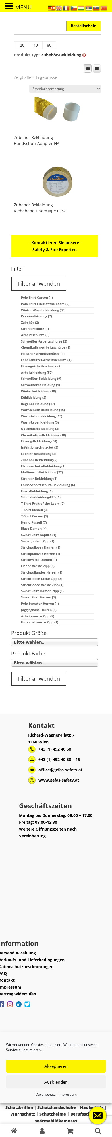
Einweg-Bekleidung (39, 441)
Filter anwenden (39, 283)
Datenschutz (46, 1094)
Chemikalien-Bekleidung (43, 435)
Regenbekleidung (38, 404)
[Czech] (74, 7)
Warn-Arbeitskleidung (41, 416)
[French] (66, 7)
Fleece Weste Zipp (38, 566)
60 (49, 45)
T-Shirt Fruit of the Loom (43, 503)
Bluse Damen (34, 528)
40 (35, 45)
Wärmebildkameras (56, 1121)
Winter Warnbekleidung (43, 310)
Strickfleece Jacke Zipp (41, 578)
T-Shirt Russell (34, 510)
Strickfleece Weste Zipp (42, 585)
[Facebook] (10, 1007)
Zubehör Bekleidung (33, 137)
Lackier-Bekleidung (38, 453)
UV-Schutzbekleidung (40, 428)
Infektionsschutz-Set (39, 447)
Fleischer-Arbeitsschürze (43, 353)
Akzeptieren (56, 1066)
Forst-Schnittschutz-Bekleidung (48, 485)
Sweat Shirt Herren (38, 597)
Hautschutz (91, 1107)
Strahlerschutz (35, 328)
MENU (23, 7)
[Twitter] (27, 1007)
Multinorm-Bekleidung (42, 472)
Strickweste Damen (39, 559)
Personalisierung (36, 316)
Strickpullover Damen (40, 547)
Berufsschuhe (84, 1114)
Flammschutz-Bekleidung (43, 466)
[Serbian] (89, 7)
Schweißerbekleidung (40, 385)
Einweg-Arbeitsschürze (41, 366)
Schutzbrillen (19, 1107)
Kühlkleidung (33, 397)
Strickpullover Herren (40, 553)
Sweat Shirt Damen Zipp (42, 591)
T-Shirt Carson (34, 516)
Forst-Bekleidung (37, 491)
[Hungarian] (81, 7)
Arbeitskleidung (37, 372)
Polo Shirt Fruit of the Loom (45, 304)
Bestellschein (83, 25)
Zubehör (30, 322)
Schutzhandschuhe (56, 1107)
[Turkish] (104, 7)
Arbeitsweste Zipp (37, 616)
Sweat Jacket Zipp (37, 541)
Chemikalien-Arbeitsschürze (45, 347)
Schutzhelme (52, 1114)
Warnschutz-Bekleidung (43, 410)
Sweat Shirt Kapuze (38, 535)
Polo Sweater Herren (40, 603)
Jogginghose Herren (39, 610)
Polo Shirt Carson (37, 297)
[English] (59, 7)
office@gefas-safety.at (60, 769)
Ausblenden (56, 1082)
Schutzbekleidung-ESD (41, 497)
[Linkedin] (19, 1007)
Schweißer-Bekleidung (41, 378)
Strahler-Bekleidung (39, 478)
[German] (51, 7)
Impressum (68, 1094)
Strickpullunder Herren (41, 572)
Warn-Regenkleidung (40, 422)
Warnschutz (22, 1114)
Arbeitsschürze (35, 335)
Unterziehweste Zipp (39, 622)
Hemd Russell (34, 522)
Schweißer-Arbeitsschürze (44, 341)
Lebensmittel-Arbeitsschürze (46, 360)
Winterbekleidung (38, 391)
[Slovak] (96, 7)
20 (22, 45)
